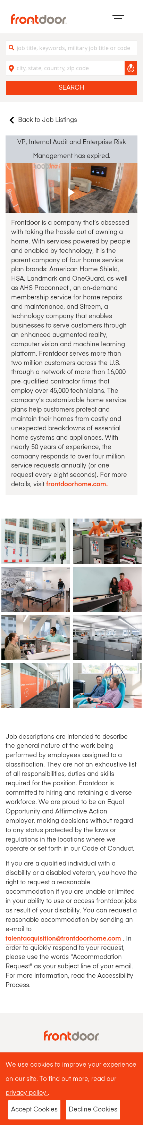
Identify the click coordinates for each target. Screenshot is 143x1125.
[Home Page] (39, 19)
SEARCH (71, 88)
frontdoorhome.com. (77, 484)
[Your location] (131, 68)
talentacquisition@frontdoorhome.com (63, 939)
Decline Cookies (93, 1110)
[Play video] (71, 188)
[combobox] (71, 48)
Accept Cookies (34, 1110)
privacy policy (27, 1093)
